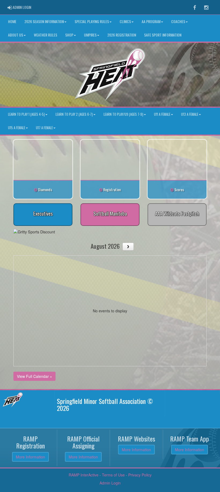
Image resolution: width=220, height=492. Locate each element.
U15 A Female (16, 127)
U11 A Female (162, 114)
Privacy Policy (140, 474)
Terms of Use (113, 474)
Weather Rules (45, 35)
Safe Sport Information (162, 35)
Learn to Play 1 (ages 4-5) (26, 114)
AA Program (151, 21)
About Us (15, 35)
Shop (69, 35)
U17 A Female (44, 127)
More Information (30, 457)
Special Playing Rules (92, 21)
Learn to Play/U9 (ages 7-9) (123, 114)
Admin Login (110, 483)
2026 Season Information (44, 21)
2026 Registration (121, 35)
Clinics (125, 21)
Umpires (90, 35)
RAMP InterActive (83, 474)
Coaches (178, 21)
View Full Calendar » (34, 376)
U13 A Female (189, 114)
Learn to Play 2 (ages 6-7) (74, 114)
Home (12, 21)
